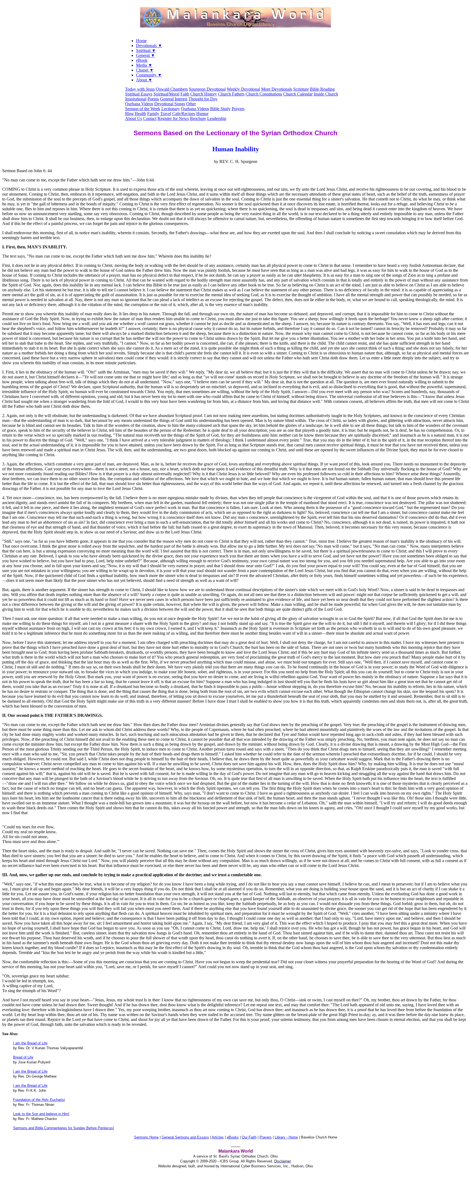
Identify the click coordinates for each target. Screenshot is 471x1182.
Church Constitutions (264, 94)
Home (141, 40)
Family (153, 113)
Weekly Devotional (243, 89)
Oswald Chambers (172, 89)
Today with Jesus (140, 89)
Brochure (198, 118)
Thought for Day (203, 99)
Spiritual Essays (138, 94)
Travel (165, 113)
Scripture (301, 89)
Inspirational (135, 99)
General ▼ (145, 55)
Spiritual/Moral (166, 94)
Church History (203, 94)
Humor (202, 113)
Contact (149, 118)
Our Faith (249, 1137)
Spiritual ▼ (146, 50)
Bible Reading (322, 89)
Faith (184, 94)
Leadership (216, 118)
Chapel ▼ (145, 70)
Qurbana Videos (139, 103)
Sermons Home (146, 1137)
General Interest (173, 99)
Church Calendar (298, 94)
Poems (153, 99)
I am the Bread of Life (30, 1043)
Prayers (238, 108)
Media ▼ (144, 65)
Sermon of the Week (142, 108)
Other (191, 103)
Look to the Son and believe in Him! (41, 1114)
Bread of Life (23, 1057)
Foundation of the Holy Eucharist (39, 1100)
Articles (218, 1137)
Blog (129, 113)
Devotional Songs (169, 103)
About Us (133, 118)
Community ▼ (149, 75)
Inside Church (326, 94)
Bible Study (220, 108)
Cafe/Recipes (183, 113)
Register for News (173, 118)
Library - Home (286, 1137)
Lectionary (170, 108)
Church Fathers (231, 94)
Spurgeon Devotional (207, 89)
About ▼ (144, 80)
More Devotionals (276, 89)
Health (140, 113)
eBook (141, 60)
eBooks (233, 1137)
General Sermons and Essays (185, 1137)
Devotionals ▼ (149, 45)
